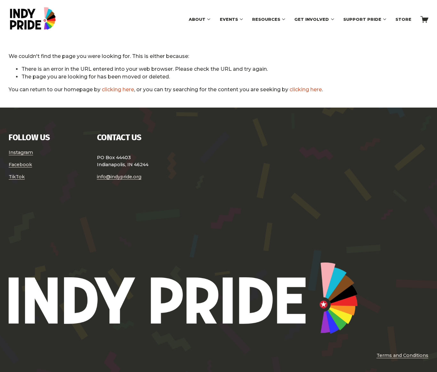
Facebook (20, 164)
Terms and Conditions (402, 355)
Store (403, 19)
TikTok (17, 177)
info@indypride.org (119, 177)
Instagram (21, 152)
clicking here (118, 89)
